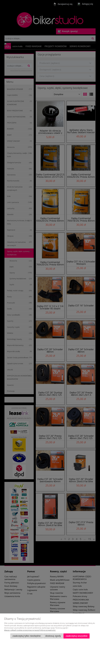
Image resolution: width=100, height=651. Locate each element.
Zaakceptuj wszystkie (77, 636)
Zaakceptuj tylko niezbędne (26, 636)
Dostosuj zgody (53, 636)
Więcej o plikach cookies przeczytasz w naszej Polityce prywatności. (30, 630)
